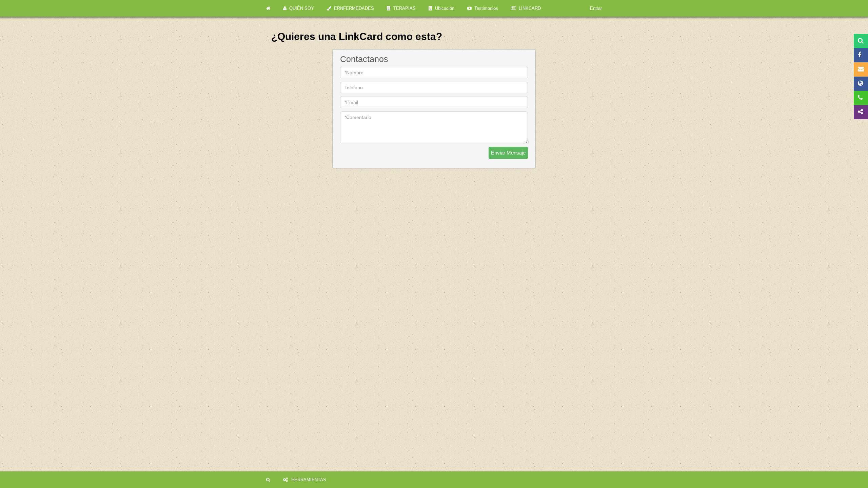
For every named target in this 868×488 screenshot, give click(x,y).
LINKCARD (528, 8)
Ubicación (443, 8)
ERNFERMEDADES (352, 8)
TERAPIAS (403, 8)
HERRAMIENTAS (308, 479)
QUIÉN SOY (300, 8)
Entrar (596, 8)
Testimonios (485, 8)
